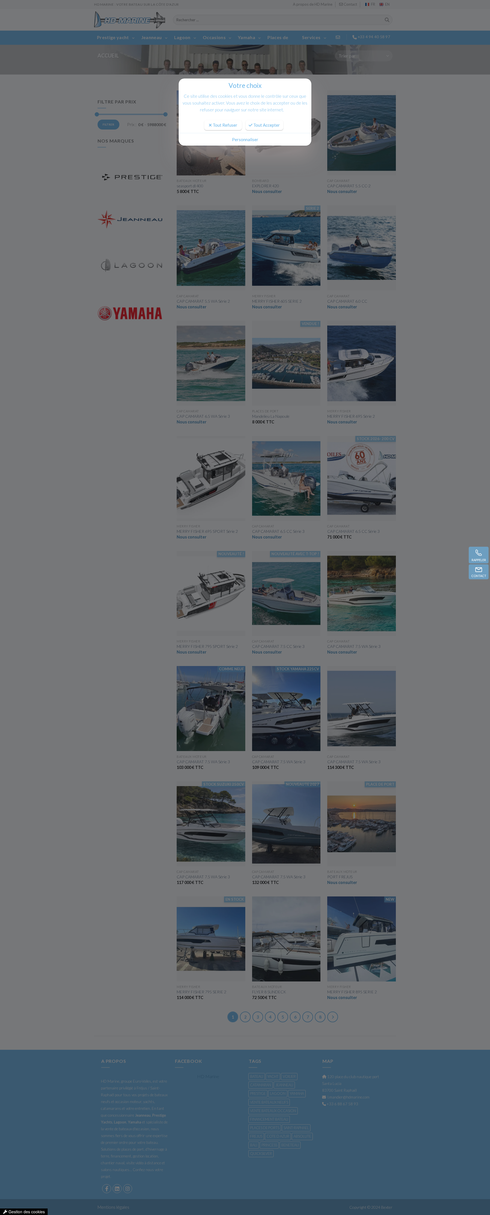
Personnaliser (245, 139)
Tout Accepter (266, 125)
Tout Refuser (224, 125)
